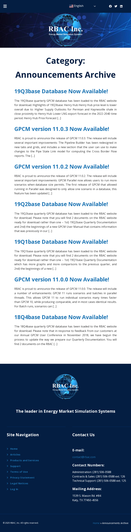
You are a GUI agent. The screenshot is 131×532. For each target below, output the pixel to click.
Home (96, 523)
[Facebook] (110, 6)
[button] (5, 6)
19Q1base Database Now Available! (61, 241)
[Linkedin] (121, 6)
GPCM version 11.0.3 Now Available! (61, 128)
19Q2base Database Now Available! (61, 204)
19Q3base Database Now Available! (61, 91)
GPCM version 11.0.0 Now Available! (61, 279)
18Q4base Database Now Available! (61, 317)
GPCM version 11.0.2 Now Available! (61, 166)
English (78, 6)
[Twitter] (116, 6)
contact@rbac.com (84, 457)
